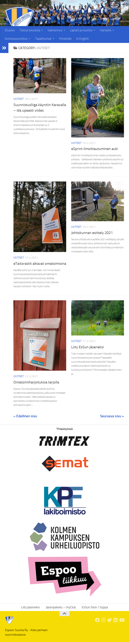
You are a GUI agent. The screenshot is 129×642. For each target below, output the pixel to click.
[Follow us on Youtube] (121, 620)
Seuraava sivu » (112, 416)
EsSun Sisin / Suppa (95, 607)
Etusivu (10, 30)
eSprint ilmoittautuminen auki (94, 149)
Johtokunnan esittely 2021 (92, 233)
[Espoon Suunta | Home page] (19, 21)
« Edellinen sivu (25, 416)
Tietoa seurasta (29, 30)
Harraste (105, 30)
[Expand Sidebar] (4, 48)
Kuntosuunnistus (16, 39)
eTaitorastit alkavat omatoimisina (39, 263)
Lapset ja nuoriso (81, 30)
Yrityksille (65, 39)
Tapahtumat (43, 39)
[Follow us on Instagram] (103, 620)
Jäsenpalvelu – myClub (61, 607)
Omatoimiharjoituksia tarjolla (36, 382)
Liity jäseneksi (115, 7)
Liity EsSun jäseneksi (87, 347)
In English (82, 39)
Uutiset (18, 98)
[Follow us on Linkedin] (115, 620)
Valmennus (55, 30)
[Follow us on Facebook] (97, 620)
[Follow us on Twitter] (109, 620)
